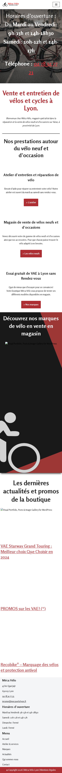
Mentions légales (48, 769)
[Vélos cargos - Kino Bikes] (31, 437)
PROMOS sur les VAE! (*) (23, 608)
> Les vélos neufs (31, 253)
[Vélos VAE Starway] (31, 406)
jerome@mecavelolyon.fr (14, 701)
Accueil (5, 739)
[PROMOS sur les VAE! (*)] (31, 604)
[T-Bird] (31, 374)
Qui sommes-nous (10, 759)
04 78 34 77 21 (8, 696)
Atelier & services (10, 744)
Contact (5, 764)
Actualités (6, 754)
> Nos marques (31, 304)
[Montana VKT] (31, 468)
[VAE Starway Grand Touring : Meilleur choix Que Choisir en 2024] (31, 541)
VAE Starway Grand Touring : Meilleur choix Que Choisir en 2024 (27, 551)
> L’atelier (31, 202)
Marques (6, 749)
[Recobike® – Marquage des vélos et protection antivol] (31, 660)
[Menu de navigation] (56, 4)
